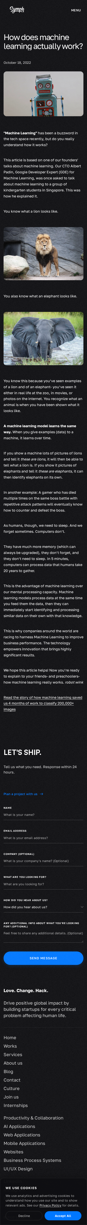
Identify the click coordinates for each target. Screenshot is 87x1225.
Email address (15, 830)
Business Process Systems (32, 1160)
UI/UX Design (18, 1168)
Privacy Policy (50, 1205)
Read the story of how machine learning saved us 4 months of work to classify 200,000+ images (43, 703)
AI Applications (19, 1126)
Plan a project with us (20, 794)
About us (13, 1062)
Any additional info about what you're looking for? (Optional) (41, 925)
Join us (11, 1096)
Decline (24, 1216)
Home (10, 1037)
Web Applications (22, 1134)
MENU (76, 10)
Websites (13, 1151)
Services (13, 1054)
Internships (16, 1105)
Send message (44, 958)
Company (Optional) (19, 853)
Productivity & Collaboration (33, 1117)
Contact (12, 1079)
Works (10, 1046)
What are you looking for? (25, 876)
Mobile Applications (24, 1143)
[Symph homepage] (17, 10)
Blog (8, 1071)
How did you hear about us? (26, 900)
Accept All (63, 1216)
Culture (12, 1088)
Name (8, 807)
